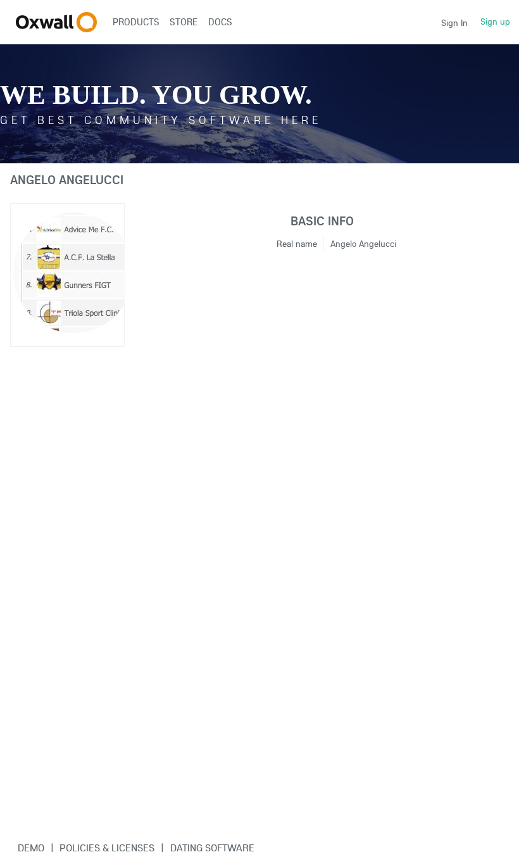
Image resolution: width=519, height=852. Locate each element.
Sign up (495, 21)
